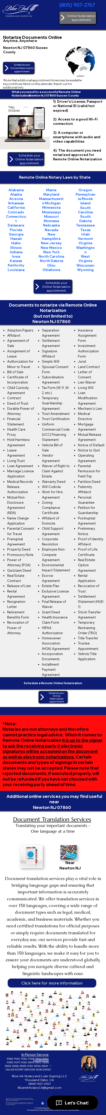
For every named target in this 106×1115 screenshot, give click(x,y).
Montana (51, 221)
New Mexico (51, 248)
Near (70, 862)
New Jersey (51, 243)
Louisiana (16, 270)
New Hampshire (51, 236)
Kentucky (16, 265)
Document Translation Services (52, 819)
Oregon (85, 190)
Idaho (16, 243)
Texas (85, 230)
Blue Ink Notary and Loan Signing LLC (39, 1076)
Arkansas (16, 203)
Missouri (51, 216)
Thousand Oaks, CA (40, 1080)
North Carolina (51, 256)
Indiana (16, 252)
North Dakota (51, 261)
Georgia (16, 234)
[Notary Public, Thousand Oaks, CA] (43, 1103)
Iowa (16, 256)
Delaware (16, 225)
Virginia (85, 243)
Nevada (51, 230)
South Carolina (85, 210)
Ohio (51, 265)
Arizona (16, 199)
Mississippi (51, 212)
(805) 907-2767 (77, 5)
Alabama (16, 190)
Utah (85, 234)
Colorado (16, 212)
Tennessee (85, 225)
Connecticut (16, 218)
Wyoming (85, 270)
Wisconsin (85, 265)
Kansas (16, 261)
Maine (51, 190)
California (16, 207)
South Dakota (85, 218)
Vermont (85, 239)
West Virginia (85, 258)
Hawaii (16, 239)
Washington (85, 250)
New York (51, 252)
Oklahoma (51, 270)
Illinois (16, 248)
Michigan (52, 203)
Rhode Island (86, 201)
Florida (16, 230)
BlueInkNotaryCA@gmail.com (39, 1088)
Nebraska (51, 225)
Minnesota (51, 207)
